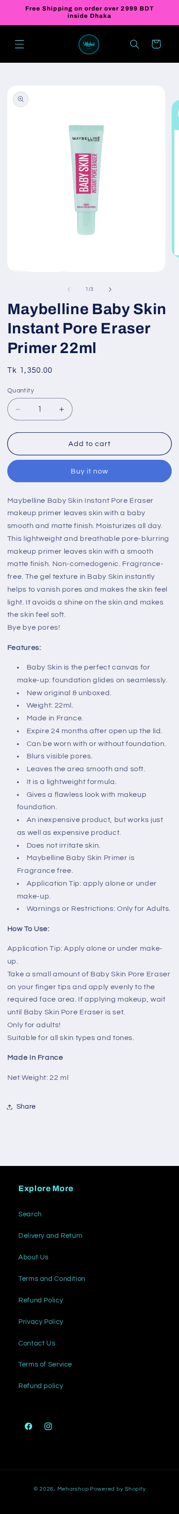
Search (30, 1214)
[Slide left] (69, 289)
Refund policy (40, 1386)
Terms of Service (45, 1364)
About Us (33, 1257)
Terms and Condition (51, 1278)
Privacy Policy (40, 1321)
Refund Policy (40, 1300)
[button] (19, 43)
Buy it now (90, 471)
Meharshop (73, 1489)
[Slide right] (110, 289)
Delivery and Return (50, 1235)
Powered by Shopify (117, 1489)
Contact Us (36, 1343)
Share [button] (26, 1106)
